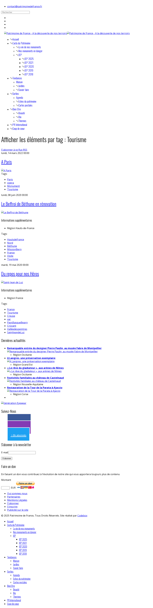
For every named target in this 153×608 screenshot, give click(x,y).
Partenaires (13, 496)
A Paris (6, 161)
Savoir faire (23, 90)
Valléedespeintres (17, 329)
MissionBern (14, 249)
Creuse (11, 316)
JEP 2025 (29, 59)
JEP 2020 (29, 66)
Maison (19, 82)
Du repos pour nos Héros (20, 273)
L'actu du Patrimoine (21, 43)
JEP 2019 (28, 70)
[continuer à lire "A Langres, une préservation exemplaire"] (31, 361)
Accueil (15, 39)
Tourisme (12, 189)
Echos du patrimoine (27, 101)
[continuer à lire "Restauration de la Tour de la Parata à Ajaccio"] (33, 391)
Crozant (11, 325)
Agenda (19, 97)
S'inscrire (12, 506)
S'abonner (13, 503)
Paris (10, 179)
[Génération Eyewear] (13, 403)
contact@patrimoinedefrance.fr (24, 6)
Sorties (15, 94)
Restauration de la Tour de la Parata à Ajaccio (34, 387)
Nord (10, 242)
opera (10, 182)
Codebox (82, 515)
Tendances (17, 78)
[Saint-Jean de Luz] (12, 282)
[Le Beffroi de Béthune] (14, 212)
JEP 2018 (28, 74)
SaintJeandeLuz (16, 332)
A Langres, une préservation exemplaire (31, 358)
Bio (19, 117)
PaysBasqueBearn (17, 322)
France (11, 252)
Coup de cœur (18, 128)
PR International (19, 125)
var (9, 319)
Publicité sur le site (17, 510)
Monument (13, 186)
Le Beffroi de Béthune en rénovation (28, 203)
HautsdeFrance (15, 239)
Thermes (22, 121)
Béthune (12, 246)
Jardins (21, 86)
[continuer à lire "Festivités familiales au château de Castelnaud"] (34, 381)
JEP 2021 (28, 63)
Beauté (21, 113)
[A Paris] (6, 170)
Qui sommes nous (17, 493)
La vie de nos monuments (29, 47)
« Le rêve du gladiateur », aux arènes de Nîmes (35, 368)
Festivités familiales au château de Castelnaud (35, 377)
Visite (10, 256)
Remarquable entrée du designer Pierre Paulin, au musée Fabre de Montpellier (54, 348)
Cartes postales (25, 105)
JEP (20, 55)
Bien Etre (16, 109)
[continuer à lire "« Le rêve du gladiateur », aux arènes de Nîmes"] (34, 371)
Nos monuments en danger (30, 51)
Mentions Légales (17, 500)
